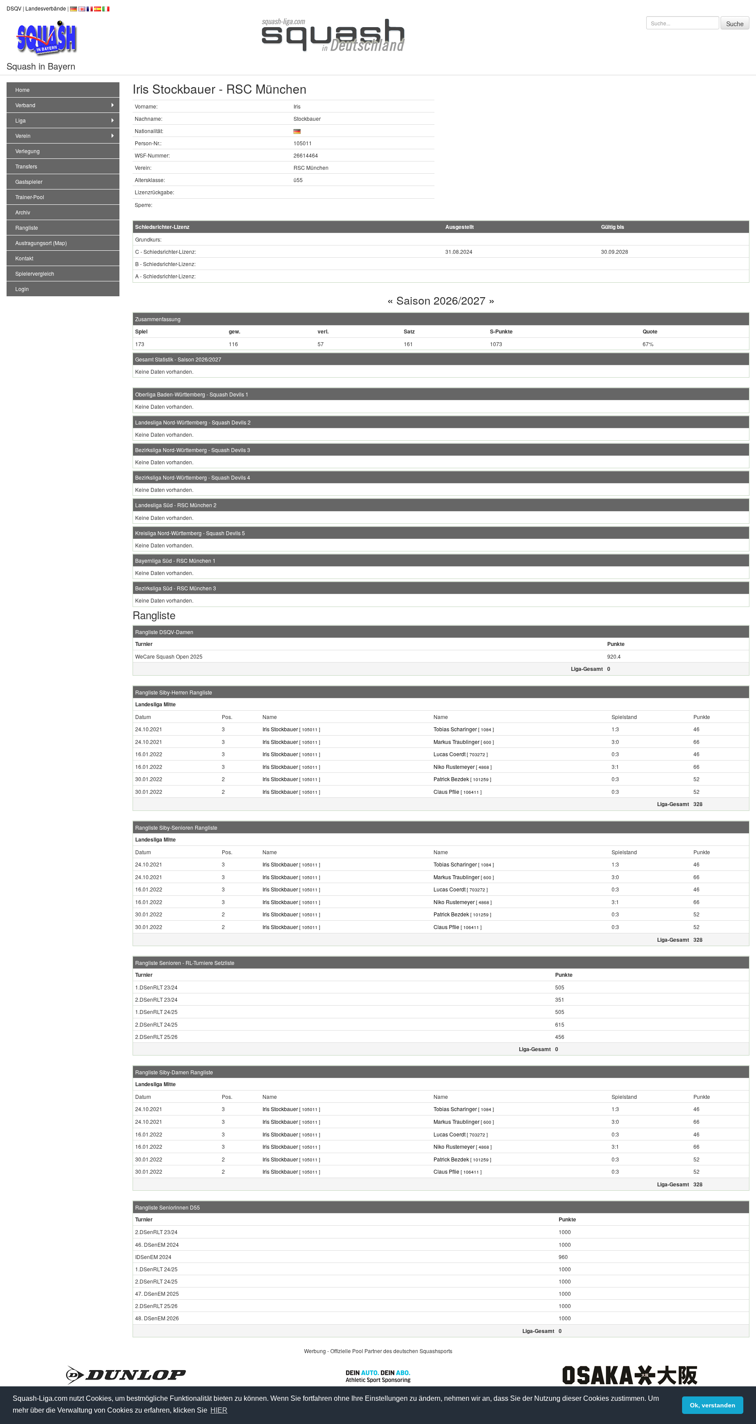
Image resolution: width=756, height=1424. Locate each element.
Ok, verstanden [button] (712, 1405)
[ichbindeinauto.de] (378, 1375)
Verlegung (27, 150)
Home (22, 89)
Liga (20, 120)
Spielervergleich (34, 273)
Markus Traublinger (464, 741)
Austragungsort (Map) (41, 242)
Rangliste (26, 227)
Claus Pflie (458, 791)
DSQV (14, 8)
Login (22, 288)
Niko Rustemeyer (463, 766)
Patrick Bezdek (462, 778)
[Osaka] (630, 1374)
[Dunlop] (126, 1374)
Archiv (22, 212)
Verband (25, 105)
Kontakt (24, 258)
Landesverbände (45, 8)
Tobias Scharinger (464, 729)
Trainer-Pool (29, 196)
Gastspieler (28, 181)
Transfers (26, 166)
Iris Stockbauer (291, 729)
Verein (23, 135)
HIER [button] (219, 1410)
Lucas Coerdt (461, 754)
